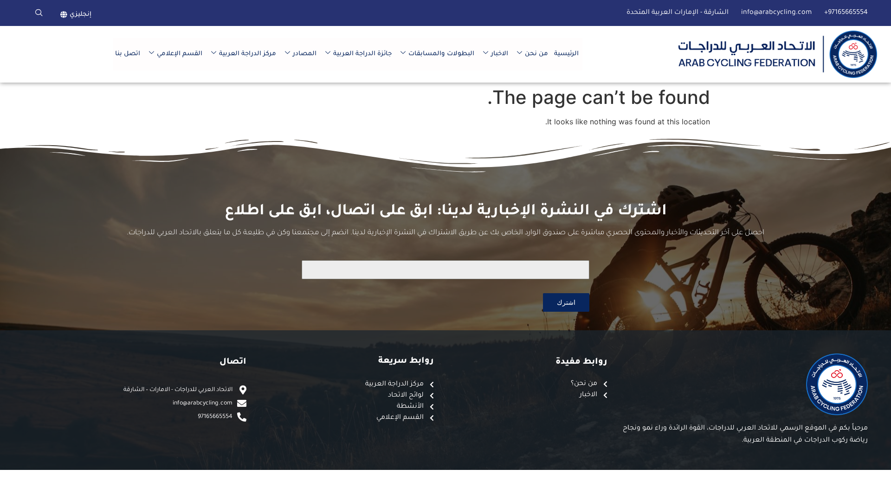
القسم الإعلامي (179, 54)
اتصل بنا (127, 54)
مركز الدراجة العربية (247, 54)
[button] (39, 13)
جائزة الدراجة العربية (362, 54)
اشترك (566, 302)
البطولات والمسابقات (441, 54)
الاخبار (499, 54)
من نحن (536, 54)
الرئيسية (566, 54)
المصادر (304, 54)
